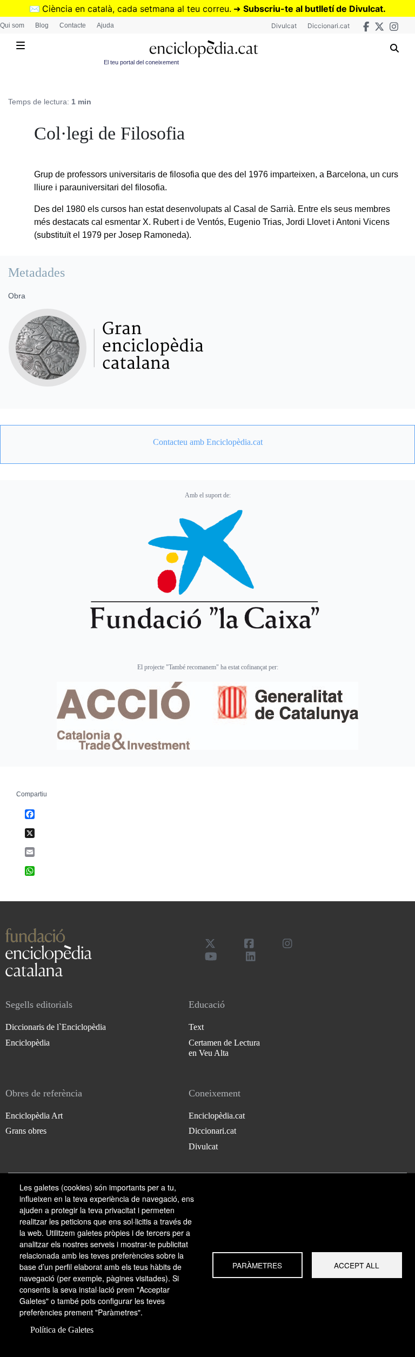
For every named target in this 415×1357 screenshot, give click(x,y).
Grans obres (25, 1130)
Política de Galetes (61, 1329)
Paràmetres (257, 1265)
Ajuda (105, 25)
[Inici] (203, 49)
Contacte (72, 25)
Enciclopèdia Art (34, 1115)
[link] (207, 442)
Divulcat (284, 26)
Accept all (356, 1265)
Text (196, 1027)
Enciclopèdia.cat (217, 1115)
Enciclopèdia (27, 1042)
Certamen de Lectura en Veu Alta (224, 1047)
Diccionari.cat (328, 26)
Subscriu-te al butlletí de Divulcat (313, 8)
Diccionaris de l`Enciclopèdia (55, 1027)
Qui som (12, 25)
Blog (42, 25)
